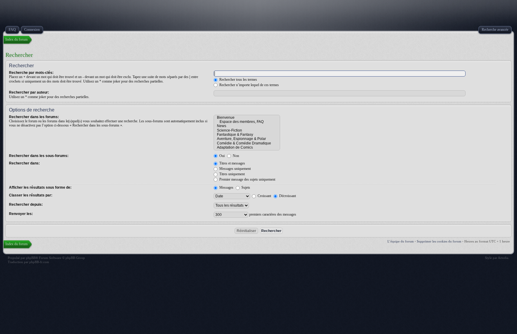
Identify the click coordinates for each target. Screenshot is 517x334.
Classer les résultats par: (30, 195)
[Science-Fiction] (246, 130)
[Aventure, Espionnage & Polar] (246, 139)
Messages (225, 187)
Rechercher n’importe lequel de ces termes (248, 85)
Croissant (264, 196)
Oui (221, 156)
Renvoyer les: (21, 214)
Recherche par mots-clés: (31, 73)
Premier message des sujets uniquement (246, 179)
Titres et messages (231, 163)
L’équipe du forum (400, 241)
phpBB (31, 258)
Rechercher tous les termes (237, 79)
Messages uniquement (234, 169)
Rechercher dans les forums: (34, 117)
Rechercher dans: (24, 163)
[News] (246, 126)
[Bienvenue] (246, 117)
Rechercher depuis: (26, 204)
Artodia (503, 258)
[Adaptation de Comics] (246, 147)
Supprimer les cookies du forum (439, 241)
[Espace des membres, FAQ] (246, 122)
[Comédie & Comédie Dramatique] (246, 143)
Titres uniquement (231, 174)
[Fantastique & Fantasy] (246, 134)
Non (235, 156)
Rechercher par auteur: (29, 92)
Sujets (245, 187)
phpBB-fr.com (39, 262)
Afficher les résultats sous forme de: (40, 187)
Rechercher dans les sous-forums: (39, 156)
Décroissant (287, 196)
